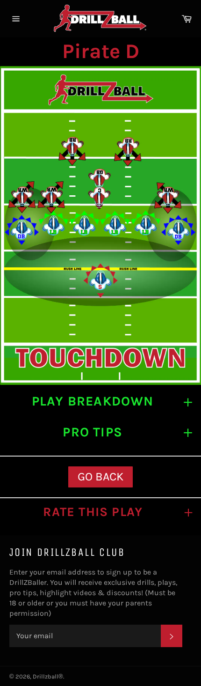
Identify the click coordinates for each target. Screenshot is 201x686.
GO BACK (100, 476)
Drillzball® (48, 676)
